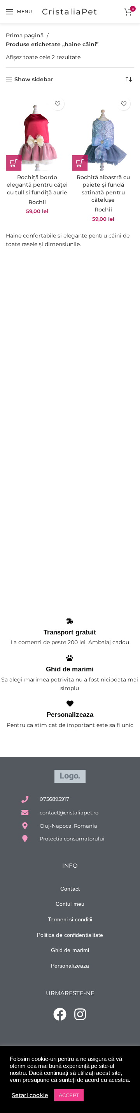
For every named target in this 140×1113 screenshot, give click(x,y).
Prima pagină (25, 35)
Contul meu (70, 904)
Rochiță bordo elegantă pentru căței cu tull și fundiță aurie (37, 185)
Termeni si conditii (70, 919)
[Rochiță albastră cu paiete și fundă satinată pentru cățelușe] (103, 132)
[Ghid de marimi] (69, 658)
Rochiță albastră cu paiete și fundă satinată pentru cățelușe (103, 189)
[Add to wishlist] (57, 103)
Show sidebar (33, 79)
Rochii (37, 202)
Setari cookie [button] (30, 1095)
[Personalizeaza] (70, 703)
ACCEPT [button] (69, 1095)
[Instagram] (80, 1014)
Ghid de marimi (70, 669)
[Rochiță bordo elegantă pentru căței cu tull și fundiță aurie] (37, 132)
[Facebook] (60, 1014)
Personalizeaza (70, 714)
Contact (70, 889)
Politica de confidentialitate (70, 935)
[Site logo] (70, 11)
